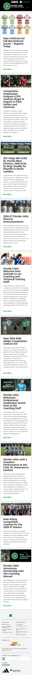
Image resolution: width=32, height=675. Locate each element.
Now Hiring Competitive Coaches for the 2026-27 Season (12, 523)
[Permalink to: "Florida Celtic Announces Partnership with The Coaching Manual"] (16, 555)
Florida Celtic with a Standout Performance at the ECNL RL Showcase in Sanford (16, 465)
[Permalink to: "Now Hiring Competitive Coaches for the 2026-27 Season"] (16, 509)
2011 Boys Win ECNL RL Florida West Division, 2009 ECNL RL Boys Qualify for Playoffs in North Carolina (15, 164)
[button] (27, 7)
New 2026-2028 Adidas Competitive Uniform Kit (15, 341)
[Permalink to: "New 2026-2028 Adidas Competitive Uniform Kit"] (16, 326)
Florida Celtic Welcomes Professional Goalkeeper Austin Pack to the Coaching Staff (14, 401)
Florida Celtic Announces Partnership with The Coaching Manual (13, 571)
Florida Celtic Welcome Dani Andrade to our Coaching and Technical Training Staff (14, 275)
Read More (7, 69)
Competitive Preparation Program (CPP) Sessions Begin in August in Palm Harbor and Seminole (13, 99)
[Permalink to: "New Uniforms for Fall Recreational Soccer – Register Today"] (16, 24)
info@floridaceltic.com (21, 626)
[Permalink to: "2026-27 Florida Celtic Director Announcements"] (16, 206)
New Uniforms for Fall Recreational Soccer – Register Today (14, 42)
